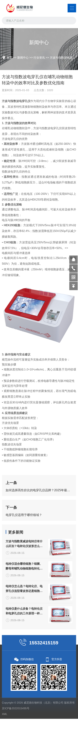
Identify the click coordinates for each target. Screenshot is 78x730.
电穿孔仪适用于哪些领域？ (24, 515)
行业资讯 (39, 57)
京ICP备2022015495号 (15, 708)
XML (4, 714)
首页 (9, 57)
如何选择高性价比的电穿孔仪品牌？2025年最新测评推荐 (39, 490)
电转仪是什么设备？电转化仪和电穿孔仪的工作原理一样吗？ (24, 611)
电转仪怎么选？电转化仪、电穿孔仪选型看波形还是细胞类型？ (24, 588)
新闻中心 (23, 57)
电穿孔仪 (24, 101)
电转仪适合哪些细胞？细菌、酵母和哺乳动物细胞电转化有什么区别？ (24, 566)
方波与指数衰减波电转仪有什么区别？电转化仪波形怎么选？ (24, 544)
